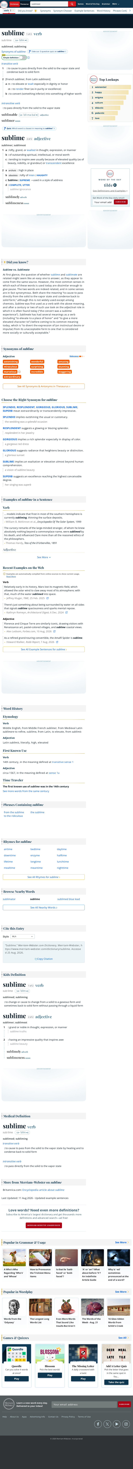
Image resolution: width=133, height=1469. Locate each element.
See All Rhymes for (43, 877)
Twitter (107, 1424)
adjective (42, 138)
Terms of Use (84, 1416)
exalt (31, 84)
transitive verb (10, 63)
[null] (115, 185)
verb (38, 33)
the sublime (37, 812)
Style (6, 936)
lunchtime (63, 861)
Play (16, 1378)
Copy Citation (45, 958)
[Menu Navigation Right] (129, 10)
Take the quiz (116, 1382)
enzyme (35, 855)
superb (8, 410)
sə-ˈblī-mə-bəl (27, 114)
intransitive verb (11, 103)
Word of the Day (92, 4)
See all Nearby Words (42, 907)
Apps (24, 1416)
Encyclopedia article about (43, 1190)
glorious (58, 407)
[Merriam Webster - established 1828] (4, 3)
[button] (115, 4)
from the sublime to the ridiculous (14, 814)
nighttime (62, 868)
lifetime (8, 861)
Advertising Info (38, 1416)
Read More (11, 576)
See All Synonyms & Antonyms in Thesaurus (42, 386)
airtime (8, 849)
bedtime (35, 849)
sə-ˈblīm (20, 40)
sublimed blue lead (68, 899)
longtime (36, 861)
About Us (14, 1416)
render (20, 89)
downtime (10, 855)
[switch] (14, 57)
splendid (9, 407)
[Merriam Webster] (110, 173)
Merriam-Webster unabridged (43, 1225)
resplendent (26, 407)
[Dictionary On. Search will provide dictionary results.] (19, 4)
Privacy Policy (68, 1416)
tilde (108, 185)
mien (32, 175)
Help (5, 1416)
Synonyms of (14, 51)
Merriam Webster (9, 1404)
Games (81, 4)
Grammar (106, 4)
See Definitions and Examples (109, 190)
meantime (37, 868)
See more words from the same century (26, 791)
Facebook (98, 1424)
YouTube (117, 1424)
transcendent (54, 163)
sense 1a (54, 773)
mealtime (9, 868)
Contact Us (53, 1416)
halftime (62, 855)
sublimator (9, 899)
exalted (31, 150)
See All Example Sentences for (43, 649)
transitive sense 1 (63, 762)
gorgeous (43, 407)
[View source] (47, 598)
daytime (62, 849)
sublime (71, 407)
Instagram (126, 1424)
